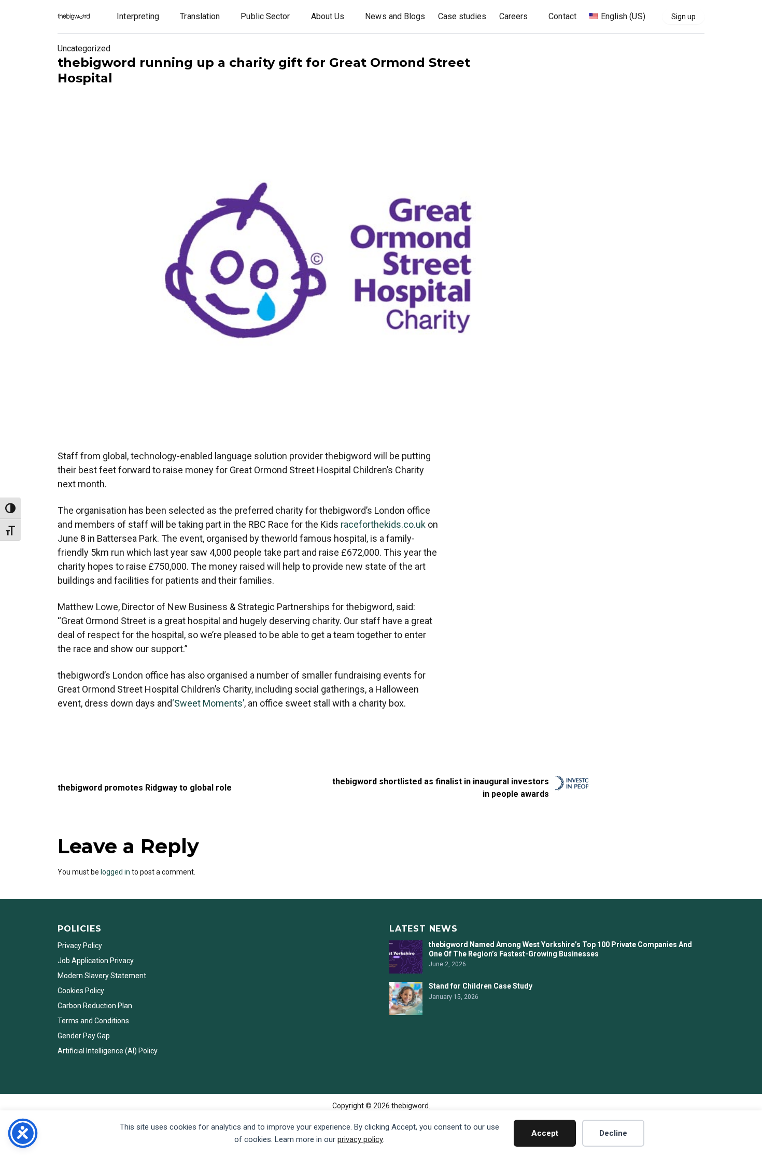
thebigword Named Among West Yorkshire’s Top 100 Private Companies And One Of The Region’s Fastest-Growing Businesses (560, 949)
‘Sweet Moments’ (208, 703)
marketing (74, 731)
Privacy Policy (80, 945)
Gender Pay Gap (84, 1036)
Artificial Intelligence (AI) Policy (108, 1051)
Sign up (683, 16)
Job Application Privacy (96, 960)
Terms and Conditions (93, 1021)
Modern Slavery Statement (103, 975)
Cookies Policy (81, 990)
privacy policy (360, 1139)
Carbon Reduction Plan (95, 1006)
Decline (613, 1133)
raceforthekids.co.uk (383, 524)
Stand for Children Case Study (480, 986)
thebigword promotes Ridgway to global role (145, 788)
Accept (544, 1133)
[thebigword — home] (74, 16)
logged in (115, 872)
